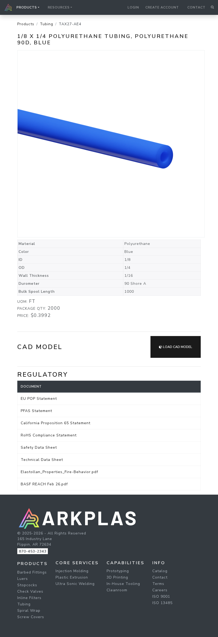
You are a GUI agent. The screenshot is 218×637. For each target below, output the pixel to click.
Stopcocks (27, 585)
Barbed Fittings (32, 572)
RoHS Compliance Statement (49, 435)
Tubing (46, 24)
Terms (158, 583)
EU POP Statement (39, 398)
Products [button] (26, 7)
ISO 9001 (161, 596)
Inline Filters (29, 597)
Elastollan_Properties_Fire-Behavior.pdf (59, 471)
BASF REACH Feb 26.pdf (44, 484)
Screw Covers (30, 616)
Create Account (162, 7)
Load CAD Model (177, 347)
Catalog (159, 571)
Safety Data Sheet (39, 447)
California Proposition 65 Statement (55, 423)
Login (133, 7)
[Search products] (212, 7)
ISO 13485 (162, 602)
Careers (159, 590)
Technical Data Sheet (42, 459)
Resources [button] (59, 7)
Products (25, 24)
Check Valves (30, 591)
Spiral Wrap (28, 610)
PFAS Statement (36, 410)
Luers (22, 578)
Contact (196, 7)
